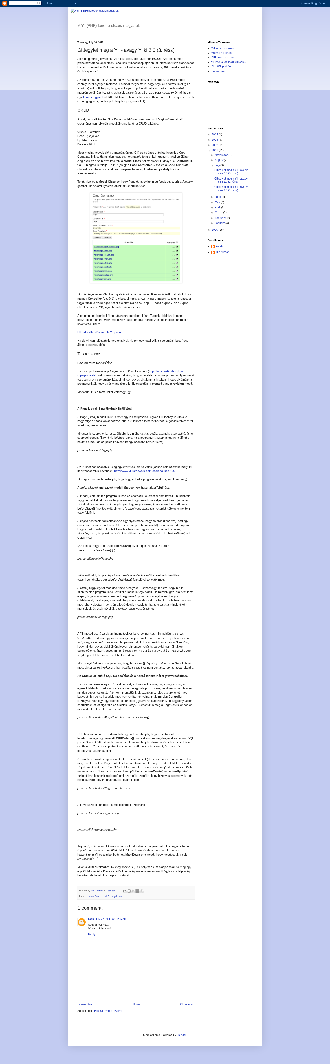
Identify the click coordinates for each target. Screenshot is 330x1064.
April (218, 207)
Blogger (181, 1035)
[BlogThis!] (129, 891)
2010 (215, 229)
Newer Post (86, 1004)
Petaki (219, 246)
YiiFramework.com (222, 57)
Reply (91, 934)
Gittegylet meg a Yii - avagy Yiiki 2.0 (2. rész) (231, 180)
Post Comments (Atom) (108, 1010)
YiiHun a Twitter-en (222, 48)
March (219, 212)
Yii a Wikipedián (221, 66)
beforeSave (94, 896)
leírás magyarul (93, 97)
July (217, 165)
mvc (120, 896)
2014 (215, 134)
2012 (215, 145)
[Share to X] (133, 891)
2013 (215, 139)
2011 (215, 150)
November (221, 155)
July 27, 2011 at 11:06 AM (110, 919)
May (218, 202)
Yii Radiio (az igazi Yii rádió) (228, 62)
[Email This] (125, 891)
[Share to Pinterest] (142, 891)
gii (115, 896)
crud (104, 896)
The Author (222, 252)
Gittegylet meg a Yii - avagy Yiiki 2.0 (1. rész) (231, 188)
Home (136, 1004)
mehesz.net (218, 71)
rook (91, 919)
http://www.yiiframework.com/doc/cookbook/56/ (145, 471)
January (220, 223)
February (221, 218)
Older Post (186, 1004)
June (218, 196)
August (219, 160)
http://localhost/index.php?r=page (99, 332)
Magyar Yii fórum (221, 52)
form (110, 896)
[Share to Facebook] (137, 891)
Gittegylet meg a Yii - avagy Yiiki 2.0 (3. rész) (231, 171)
